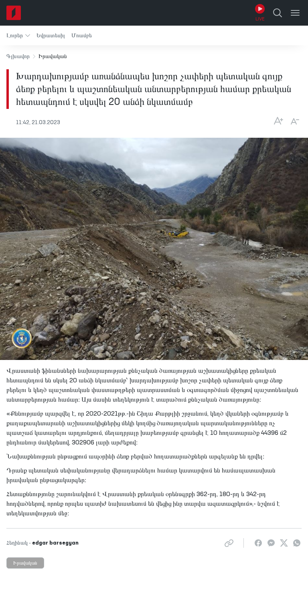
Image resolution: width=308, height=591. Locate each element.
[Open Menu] (295, 12)
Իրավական (25, 563)
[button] (18, 35)
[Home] (13, 13)
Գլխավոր (18, 56)
